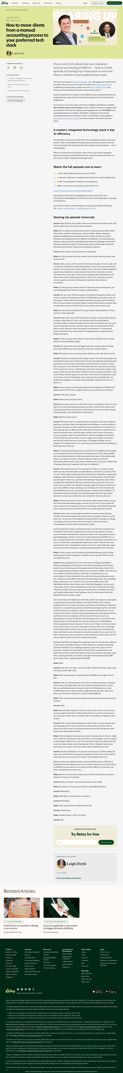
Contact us (84, 957)
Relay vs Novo (85, 982)
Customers (48, 3)
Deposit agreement (106, 957)
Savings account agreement (108, 960)
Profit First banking (49, 968)
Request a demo (98, 3)
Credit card (9, 960)
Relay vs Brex (85, 976)
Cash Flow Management (15, 100)
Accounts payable (11, 966)
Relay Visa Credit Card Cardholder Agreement (27, 1042)
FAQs (82, 963)
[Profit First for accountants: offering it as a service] (22, 908)
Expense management (12, 971)
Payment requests (11, 974)
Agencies (27, 955)
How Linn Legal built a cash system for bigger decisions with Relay (60, 927)
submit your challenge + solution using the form (76, 208)
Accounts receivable (12, 969)
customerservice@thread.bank (15, 1029)
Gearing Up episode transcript (19, 90)
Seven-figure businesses (32, 952)
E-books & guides (67, 961)
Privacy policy (104, 955)
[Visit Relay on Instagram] (22, 989)
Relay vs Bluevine (86, 973)
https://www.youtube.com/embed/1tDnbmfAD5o (73, 191)
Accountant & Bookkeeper (19, 10)
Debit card (9, 957)
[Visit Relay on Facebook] (26, 989)
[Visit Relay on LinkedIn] (29, 989)
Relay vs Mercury (86, 979)
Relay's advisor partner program (67, 118)
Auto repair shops (30, 957)
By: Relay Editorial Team (13, 932)
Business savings (11, 955)
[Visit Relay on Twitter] (33, 989)
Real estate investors (31, 974)
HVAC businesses (30, 969)
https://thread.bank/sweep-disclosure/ (49, 1027)
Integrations (9, 977)
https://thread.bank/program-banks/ (91, 1027)
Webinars (46, 955)
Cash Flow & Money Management (56, 922)
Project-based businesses (32, 971)
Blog (7, 10)
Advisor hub (65, 967)
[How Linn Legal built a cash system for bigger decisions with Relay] (61, 908)
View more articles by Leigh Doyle (69, 878)
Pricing (58, 3)
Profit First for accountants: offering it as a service (21, 927)
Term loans (9, 963)
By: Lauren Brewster (51, 932)
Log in (85, 3)
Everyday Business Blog (51, 952)
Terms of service (105, 952)
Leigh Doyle (18, 53)
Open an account (114, 3)
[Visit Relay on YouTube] (18, 989)
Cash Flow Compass (50, 965)
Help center (47, 962)
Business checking (11, 952)
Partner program (67, 954)
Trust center (85, 966)
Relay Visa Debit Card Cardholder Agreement (27, 1035)
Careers (83, 955)
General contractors (31, 963)
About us (84, 952)
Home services (29, 966)
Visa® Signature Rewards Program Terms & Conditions (34, 1050)
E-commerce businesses (32, 960)
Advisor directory (67, 964)
